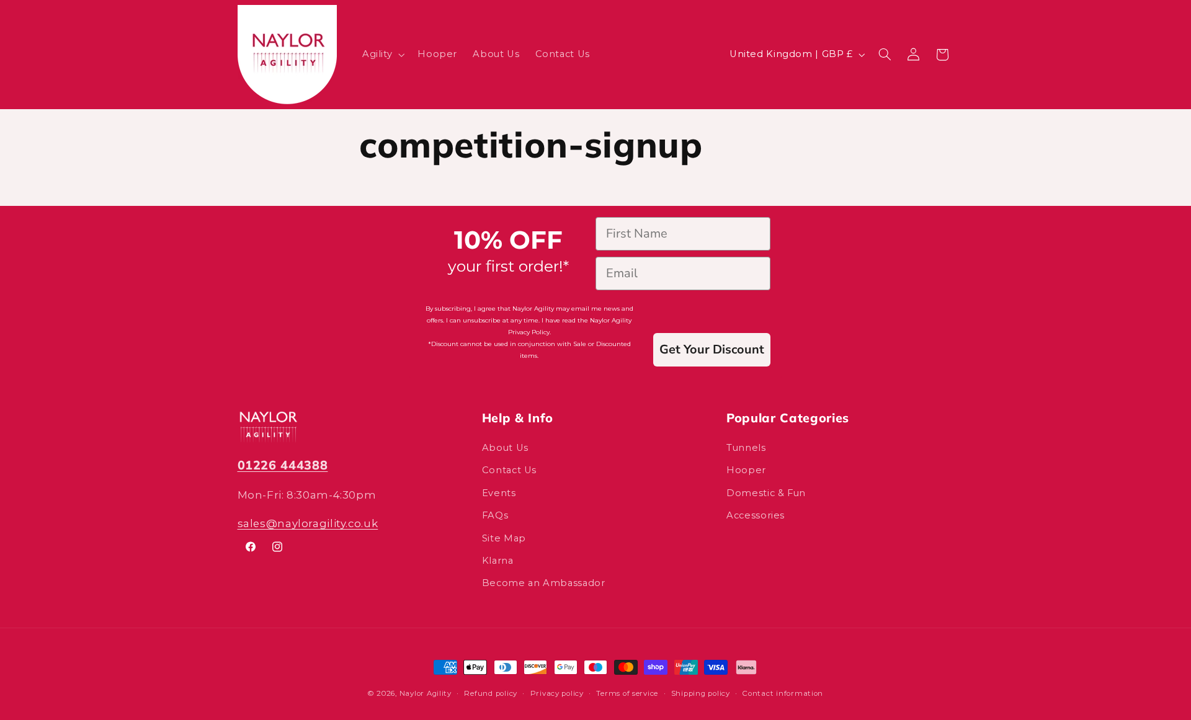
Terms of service (627, 693)
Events (499, 493)
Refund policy (490, 693)
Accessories (755, 515)
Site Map (504, 538)
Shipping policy (700, 693)
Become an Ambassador (543, 583)
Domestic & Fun (766, 493)
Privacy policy (557, 693)
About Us (505, 447)
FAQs (495, 515)
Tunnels (745, 447)
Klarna (498, 560)
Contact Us (509, 470)
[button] (381, 54)
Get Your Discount (711, 349)
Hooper (746, 470)
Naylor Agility (425, 693)
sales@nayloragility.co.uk (308, 523)
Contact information (783, 693)
